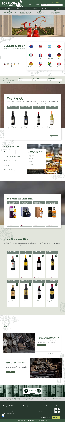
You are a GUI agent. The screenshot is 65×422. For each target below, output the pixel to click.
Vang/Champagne (9, 8)
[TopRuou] (12, 3)
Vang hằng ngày (15, 98)
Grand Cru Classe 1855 (16, 239)
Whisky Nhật (31, 158)
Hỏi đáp (52, 8)
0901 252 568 (58, 2)
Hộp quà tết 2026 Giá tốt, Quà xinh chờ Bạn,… (9, 13)
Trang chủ (31, 4)
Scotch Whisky (31, 155)
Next (63, 26)
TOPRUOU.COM (31, 420)
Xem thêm (53, 136)
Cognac (27, 8)
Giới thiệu (37, 4)
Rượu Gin (30, 162)
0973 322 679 (49, 417)
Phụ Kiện (44, 8)
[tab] (12, 152)
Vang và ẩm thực (42, 411)
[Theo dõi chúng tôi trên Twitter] (59, 409)
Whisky (19, 8)
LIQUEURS (35, 8)
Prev (1, 26)
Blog (59, 8)
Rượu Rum (31, 164)
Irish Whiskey (31, 156)
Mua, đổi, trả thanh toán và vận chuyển (30, 411)
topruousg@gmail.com (10, 413)
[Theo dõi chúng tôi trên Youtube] (56, 412)
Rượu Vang (31, 161)
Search (60, 82)
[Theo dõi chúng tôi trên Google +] (59, 412)
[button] (48, 353)
